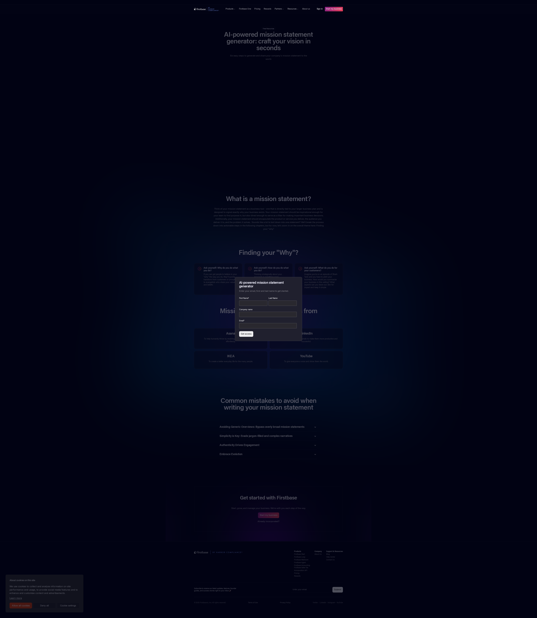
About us (306, 9)
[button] (231, 9)
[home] (206, 9)
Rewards (267, 9)
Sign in (320, 9)
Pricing (257, 9)
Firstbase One (245, 9)
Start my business (334, 9)
